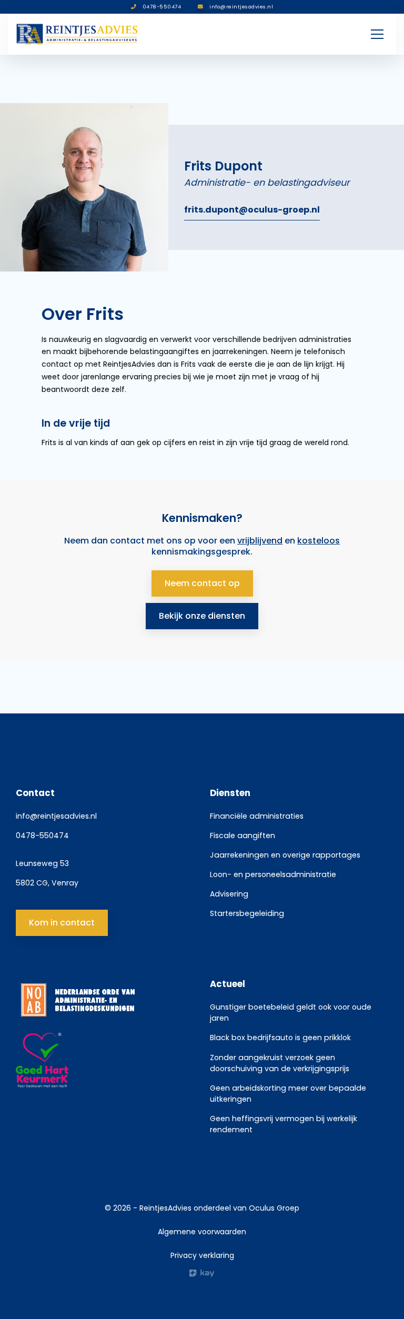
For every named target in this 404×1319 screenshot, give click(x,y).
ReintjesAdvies (165, 1208)
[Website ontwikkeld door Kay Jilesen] (202, 1273)
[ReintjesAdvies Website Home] (77, 34)
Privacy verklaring (202, 1255)
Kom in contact (62, 923)
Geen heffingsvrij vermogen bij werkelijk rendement (283, 1124)
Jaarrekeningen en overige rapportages (285, 855)
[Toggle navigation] (377, 34)
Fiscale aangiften (242, 835)
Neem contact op (202, 583)
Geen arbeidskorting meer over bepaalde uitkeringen (288, 1093)
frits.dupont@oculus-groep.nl (252, 210)
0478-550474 (42, 835)
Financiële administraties (257, 816)
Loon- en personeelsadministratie (273, 874)
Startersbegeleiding (247, 913)
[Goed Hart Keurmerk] (105, 1061)
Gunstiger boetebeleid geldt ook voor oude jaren (290, 1012)
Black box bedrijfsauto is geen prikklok (280, 1037)
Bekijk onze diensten (202, 616)
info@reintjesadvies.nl (56, 816)
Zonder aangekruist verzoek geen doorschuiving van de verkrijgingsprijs (279, 1063)
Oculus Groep (274, 1208)
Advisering (229, 894)
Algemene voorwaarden (202, 1231)
